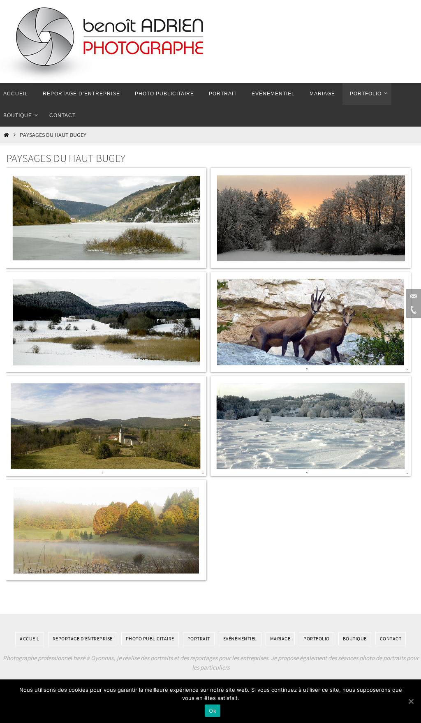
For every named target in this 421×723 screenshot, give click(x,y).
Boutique (355, 638)
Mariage (280, 638)
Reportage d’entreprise (83, 638)
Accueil (29, 638)
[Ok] (411, 701)
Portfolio (316, 638)
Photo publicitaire (150, 638)
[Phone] (412, 310)
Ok (212, 710)
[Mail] (412, 297)
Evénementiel (240, 638)
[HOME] (6, 135)
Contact (391, 638)
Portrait (198, 638)
